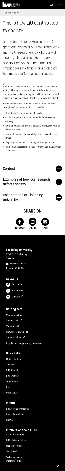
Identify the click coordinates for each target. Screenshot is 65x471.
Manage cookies (14, 445)
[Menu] (60, 4)
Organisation (12, 381)
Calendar (10, 364)
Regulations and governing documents (24, 342)
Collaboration (12, 13)
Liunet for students (15, 414)
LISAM (9, 419)
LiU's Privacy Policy (16, 440)
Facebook (16, 284)
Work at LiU (12, 392)
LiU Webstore (13, 375)
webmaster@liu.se (15, 460)
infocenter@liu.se (17, 263)
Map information (14, 314)
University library (14, 359)
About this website (15, 434)
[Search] (51, 4)
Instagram (16, 290)
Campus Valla (13, 320)
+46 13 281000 (16, 268)
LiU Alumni (12, 370)
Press (8, 386)
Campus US (12, 326)
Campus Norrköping (16, 331)
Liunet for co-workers (16, 408)
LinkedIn (15, 296)
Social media (12, 451)
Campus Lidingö (14, 337)
